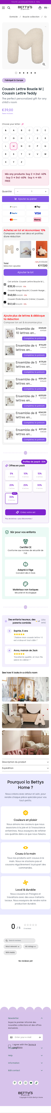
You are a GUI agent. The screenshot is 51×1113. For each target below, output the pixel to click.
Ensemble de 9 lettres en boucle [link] (26, 432)
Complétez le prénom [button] (34, 338)
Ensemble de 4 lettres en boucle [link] (26, 348)
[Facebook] (20, 1083)
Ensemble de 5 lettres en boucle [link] (26, 365)
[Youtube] (31, 1083)
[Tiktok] (36, 1083)
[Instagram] (26, 1083)
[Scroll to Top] (46, 1098)
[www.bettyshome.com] (25, 7)
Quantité (7, 191)
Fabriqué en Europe (14, 80)
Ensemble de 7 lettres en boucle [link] (26, 398)
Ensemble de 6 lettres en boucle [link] (26, 381)
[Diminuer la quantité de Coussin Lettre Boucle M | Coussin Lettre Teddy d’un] (18, 192)
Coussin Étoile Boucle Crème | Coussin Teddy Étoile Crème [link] (26, 299)
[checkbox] (10, 952)
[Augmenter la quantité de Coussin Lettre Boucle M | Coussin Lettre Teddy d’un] (46, 192)
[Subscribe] (40, 1037)
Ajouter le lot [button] (26, 272)
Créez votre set (27, 512)
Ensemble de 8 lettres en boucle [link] (26, 415)
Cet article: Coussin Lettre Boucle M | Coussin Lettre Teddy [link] (25, 281)
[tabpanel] (25, 964)
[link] (9, 249)
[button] (40, 8)
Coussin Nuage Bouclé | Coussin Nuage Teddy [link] (26, 290)
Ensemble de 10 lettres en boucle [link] (25, 331)
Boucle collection (31, 17)
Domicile (14, 17)
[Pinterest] (15, 1083)
